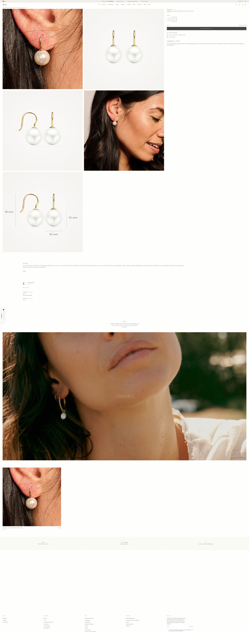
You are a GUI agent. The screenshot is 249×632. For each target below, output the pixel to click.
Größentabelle (87, 622)
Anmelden (4, 620)
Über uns (45, 618)
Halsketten (129, 4)
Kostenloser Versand (120, 1)
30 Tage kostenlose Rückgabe (132, 1)
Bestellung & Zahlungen (89, 624)
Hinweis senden (242, 25)
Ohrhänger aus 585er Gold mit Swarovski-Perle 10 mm (12, 527)
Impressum (128, 625)
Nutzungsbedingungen (130, 618)
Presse (45, 620)
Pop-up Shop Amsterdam (48, 622)
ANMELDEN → (191, 626)
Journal (149, 4)
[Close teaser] (3, 309)
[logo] (4, 4)
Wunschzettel (5, 622)
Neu (99, 4)
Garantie (127, 622)
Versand (86, 627)
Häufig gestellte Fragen (89, 618)
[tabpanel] (124, 295)
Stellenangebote (47, 627)
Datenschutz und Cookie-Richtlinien (132, 620)
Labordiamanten (111, 4)
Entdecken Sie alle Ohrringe (124, 396)
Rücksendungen (88, 629)
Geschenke (139, 4)
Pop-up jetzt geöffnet (144, 1)
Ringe (134, 4)
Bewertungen (87, 620)
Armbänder (123, 4)
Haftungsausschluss (129, 624)
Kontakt (86, 625)
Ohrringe (117, 4)
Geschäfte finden (47, 625)
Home (4, 7)
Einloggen (5, 618)
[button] (1, 316)
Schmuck (104, 4)
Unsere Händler (240, 1)
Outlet (144, 4)
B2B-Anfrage (46, 624)
